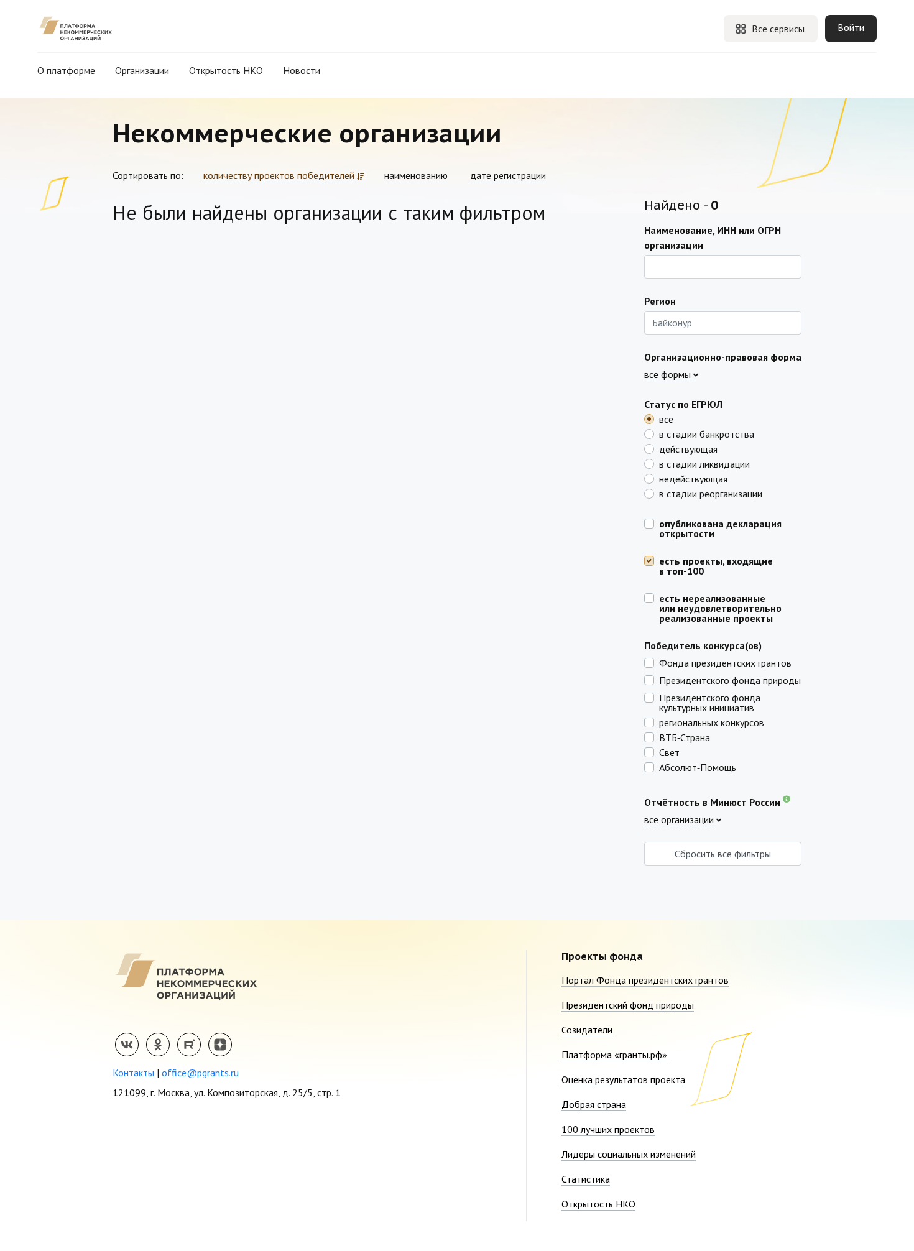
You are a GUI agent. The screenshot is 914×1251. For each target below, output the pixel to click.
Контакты (133, 1072)
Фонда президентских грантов (725, 662)
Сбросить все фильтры (723, 853)
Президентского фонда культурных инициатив (709, 702)
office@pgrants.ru (200, 1072)
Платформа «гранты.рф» (614, 1054)
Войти (851, 27)
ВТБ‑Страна (684, 736)
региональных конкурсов (711, 721)
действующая (688, 448)
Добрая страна (593, 1104)
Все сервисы (778, 28)
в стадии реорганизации (710, 493)
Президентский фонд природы (627, 1005)
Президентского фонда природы (730, 679)
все (666, 418)
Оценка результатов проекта (623, 1079)
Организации (142, 70)
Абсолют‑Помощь (697, 766)
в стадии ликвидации (704, 463)
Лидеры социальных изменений (628, 1154)
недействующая (693, 478)
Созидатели (586, 1029)
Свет (669, 751)
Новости (301, 70)
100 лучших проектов (608, 1129)
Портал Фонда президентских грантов (645, 980)
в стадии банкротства (706, 433)
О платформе (66, 70)
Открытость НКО (226, 70)
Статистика (585, 1179)
